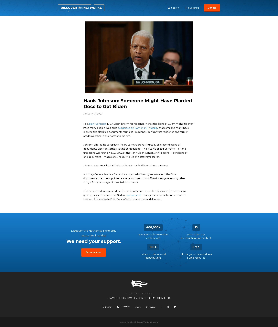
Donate (211, 7)
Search (175, 7)
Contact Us (151, 307)
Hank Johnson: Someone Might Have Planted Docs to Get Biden (81, 7)
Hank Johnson (97, 123)
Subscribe (193, 7)
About (138, 307)
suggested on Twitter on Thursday (138, 128)
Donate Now (93, 252)
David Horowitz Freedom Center (139, 298)
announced (134, 195)
